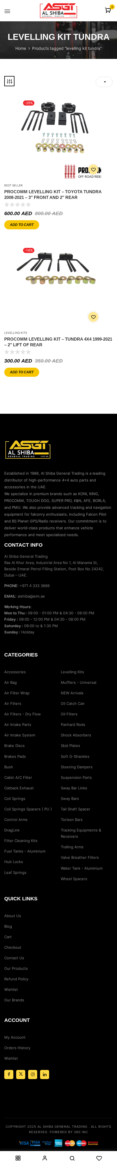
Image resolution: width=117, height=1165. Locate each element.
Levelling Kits (15, 332)
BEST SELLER (13, 185)
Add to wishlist (93, 169)
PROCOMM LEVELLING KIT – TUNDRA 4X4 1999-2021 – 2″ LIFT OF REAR (58, 342)
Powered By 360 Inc (69, 1132)
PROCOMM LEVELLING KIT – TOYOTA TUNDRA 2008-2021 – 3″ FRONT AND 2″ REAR (52, 194)
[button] (109, 10)
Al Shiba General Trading (62, 1127)
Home (20, 48)
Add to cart (22, 225)
